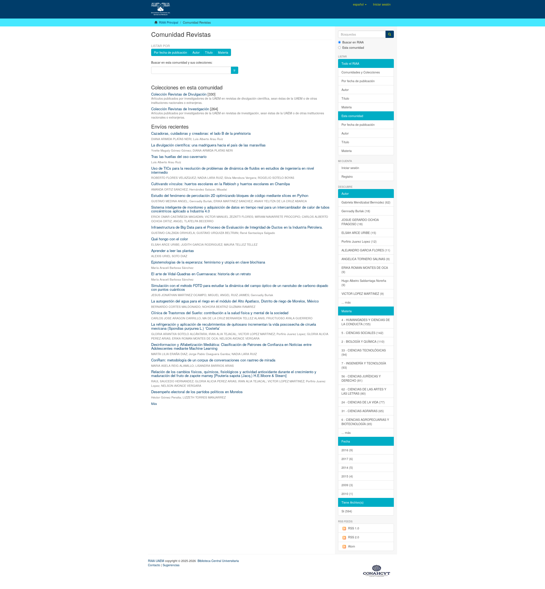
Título (209, 52)
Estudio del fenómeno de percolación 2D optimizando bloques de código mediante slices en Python (229, 195)
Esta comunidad (353, 47)
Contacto (154, 565)
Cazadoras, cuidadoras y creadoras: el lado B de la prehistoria (201, 133)
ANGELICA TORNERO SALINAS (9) (365, 259)
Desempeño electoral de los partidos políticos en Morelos (197, 391)
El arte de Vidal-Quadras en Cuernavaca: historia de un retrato (201, 273)
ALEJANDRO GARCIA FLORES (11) (365, 250)
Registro (347, 176)
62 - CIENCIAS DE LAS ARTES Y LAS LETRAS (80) (363, 391)
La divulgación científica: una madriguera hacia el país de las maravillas (208, 145)
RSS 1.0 (353, 528)
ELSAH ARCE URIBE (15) (358, 233)
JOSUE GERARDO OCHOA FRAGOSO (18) (360, 222)
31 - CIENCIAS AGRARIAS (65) (362, 411)
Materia (223, 52)
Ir (234, 70)
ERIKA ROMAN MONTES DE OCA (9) (364, 269)
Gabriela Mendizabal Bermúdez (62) (365, 202)
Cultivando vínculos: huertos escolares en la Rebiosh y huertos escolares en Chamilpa (220, 183)
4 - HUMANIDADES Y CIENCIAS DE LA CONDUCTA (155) (365, 322)
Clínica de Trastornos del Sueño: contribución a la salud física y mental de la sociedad (219, 312)
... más (346, 302)
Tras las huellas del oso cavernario (179, 156)
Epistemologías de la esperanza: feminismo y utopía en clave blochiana (208, 262)
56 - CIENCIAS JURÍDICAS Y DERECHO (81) (361, 378)
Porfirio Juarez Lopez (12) (359, 241)
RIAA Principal (168, 22)
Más (154, 403)
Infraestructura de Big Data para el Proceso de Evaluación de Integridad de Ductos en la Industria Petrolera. (237, 227)
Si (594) (346, 511)
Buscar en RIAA (353, 42)
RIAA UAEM (156, 561)
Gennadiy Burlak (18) (355, 211)
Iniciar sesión (350, 168)
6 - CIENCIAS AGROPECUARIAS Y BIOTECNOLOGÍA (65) (365, 421)
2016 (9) (347, 450)
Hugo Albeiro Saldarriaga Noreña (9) (363, 282)
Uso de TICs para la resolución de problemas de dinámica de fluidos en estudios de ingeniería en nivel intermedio (232, 170)
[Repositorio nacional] (378, 570)
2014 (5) (347, 467)
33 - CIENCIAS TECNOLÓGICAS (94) (363, 352)
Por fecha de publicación (170, 52)
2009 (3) (347, 485)
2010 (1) (347, 494)
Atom (351, 546)
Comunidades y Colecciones (360, 72)
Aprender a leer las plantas (172, 250)
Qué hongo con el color (169, 238)
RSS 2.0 (353, 537)
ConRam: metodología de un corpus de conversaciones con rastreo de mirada (213, 360)
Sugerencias (171, 565)
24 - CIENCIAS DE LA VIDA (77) (363, 402)
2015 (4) (347, 476)
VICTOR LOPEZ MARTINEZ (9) (362, 293)
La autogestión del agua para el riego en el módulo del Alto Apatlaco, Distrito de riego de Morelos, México (235, 301)
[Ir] (389, 34)
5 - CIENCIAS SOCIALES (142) (362, 333)
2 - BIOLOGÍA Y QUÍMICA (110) (362, 341)
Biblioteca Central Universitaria (218, 561)
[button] (360, 4)
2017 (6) (347, 459)
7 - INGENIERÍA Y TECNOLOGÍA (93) (363, 365)
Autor (196, 52)
